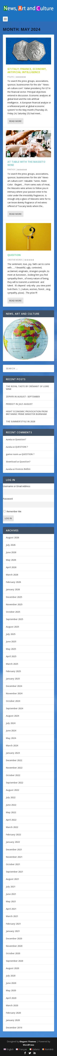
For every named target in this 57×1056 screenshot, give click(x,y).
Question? (20, 439)
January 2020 (13, 1020)
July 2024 (10, 723)
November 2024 (14, 693)
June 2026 (11, 552)
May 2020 (11, 990)
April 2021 (11, 908)
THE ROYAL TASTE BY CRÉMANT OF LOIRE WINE (27, 387)
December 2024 (14, 686)
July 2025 (10, 634)
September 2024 (14, 708)
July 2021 (10, 886)
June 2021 (11, 894)
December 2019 (14, 1027)
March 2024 (12, 745)
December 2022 (14, 760)
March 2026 (12, 574)
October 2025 (13, 611)
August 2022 (12, 790)
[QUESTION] (28, 237)
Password (8, 498)
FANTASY (11, 169)
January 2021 (13, 931)
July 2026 (10, 544)
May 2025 (11, 648)
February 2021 (13, 923)
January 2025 (13, 678)
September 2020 (14, 960)
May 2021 (11, 901)
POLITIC (10, 77)
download (11, 461)
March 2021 (12, 916)
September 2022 (14, 782)
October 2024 (13, 701)
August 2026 (12, 537)
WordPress (28, 1044)
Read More (15, 121)
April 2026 (11, 567)
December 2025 (14, 597)
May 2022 (11, 812)
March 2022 (12, 827)
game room (12, 454)
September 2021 (14, 871)
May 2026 (11, 559)
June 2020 (11, 983)
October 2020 (13, 953)
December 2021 (14, 849)
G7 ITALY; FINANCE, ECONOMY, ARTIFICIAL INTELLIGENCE (27, 70)
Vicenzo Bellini (22, 469)
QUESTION (14, 255)
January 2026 (13, 589)
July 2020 (10, 975)
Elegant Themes (28, 1041)
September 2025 (14, 619)
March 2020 (12, 1005)
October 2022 (13, 775)
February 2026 (13, 582)
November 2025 (14, 604)
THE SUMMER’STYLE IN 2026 (20, 421)
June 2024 (11, 730)
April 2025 (11, 656)
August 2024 (12, 715)
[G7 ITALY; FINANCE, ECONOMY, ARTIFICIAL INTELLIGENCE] (28, 51)
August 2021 (12, 879)
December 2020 (14, 938)
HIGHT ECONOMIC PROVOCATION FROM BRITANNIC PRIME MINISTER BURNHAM (27, 412)
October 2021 (13, 864)
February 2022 (13, 834)
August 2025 (12, 626)
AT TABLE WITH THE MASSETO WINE (26, 163)
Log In (8, 518)
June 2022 (11, 804)
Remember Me (14, 511)
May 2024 (11, 738)
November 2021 (14, 856)
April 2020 (11, 998)
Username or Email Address (16, 486)
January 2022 (13, 841)
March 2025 (12, 663)
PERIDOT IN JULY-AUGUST (19, 404)
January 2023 (13, 752)
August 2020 (12, 968)
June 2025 (11, 641)
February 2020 (13, 1012)
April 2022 (11, 819)
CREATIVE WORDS (14, 260)
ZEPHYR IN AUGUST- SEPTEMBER (23, 396)
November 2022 (14, 767)
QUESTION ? (21, 446)
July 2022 (10, 797)
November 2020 (14, 945)
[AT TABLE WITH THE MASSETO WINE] (28, 143)
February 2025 (13, 671)
